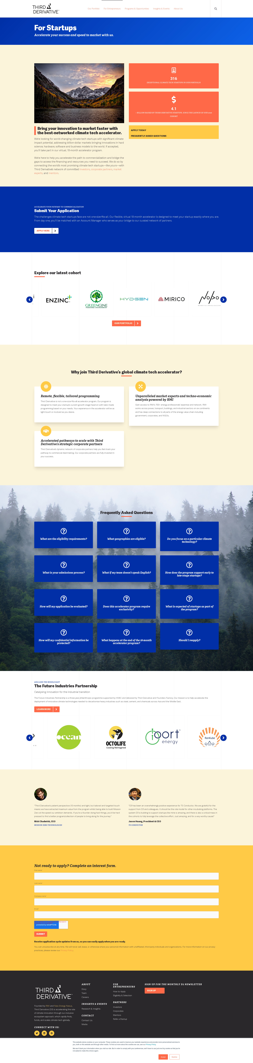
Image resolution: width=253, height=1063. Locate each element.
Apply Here (43, 230)
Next (223, 299)
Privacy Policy (151, 1044)
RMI (48, 1005)
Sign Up (151, 990)
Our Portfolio (123, 323)
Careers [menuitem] (85, 997)
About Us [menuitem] (178, 8)
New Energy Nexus (63, 1005)
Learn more (44, 709)
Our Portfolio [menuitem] (93, 8)
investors (85, 169)
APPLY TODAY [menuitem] (138, 130)
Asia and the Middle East (47, 682)
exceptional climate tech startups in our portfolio (174, 83)
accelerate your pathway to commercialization (59, 207)
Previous (29, 299)
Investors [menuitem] (117, 1007)
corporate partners (101, 169)
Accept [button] (163, 1057)
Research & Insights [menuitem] (91, 1008)
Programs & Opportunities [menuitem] (137, 8)
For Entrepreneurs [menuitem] (112, 8)
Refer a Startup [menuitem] (120, 1019)
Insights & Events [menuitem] (161, 8)
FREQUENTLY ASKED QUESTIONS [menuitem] (148, 136)
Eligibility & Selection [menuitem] (122, 995)
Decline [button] (174, 1057)
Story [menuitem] (84, 989)
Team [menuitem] (84, 993)
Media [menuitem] (84, 1024)
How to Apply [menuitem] (119, 991)
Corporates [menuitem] (118, 1011)
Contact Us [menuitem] (87, 1020)
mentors (53, 173)
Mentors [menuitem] (117, 1015)
